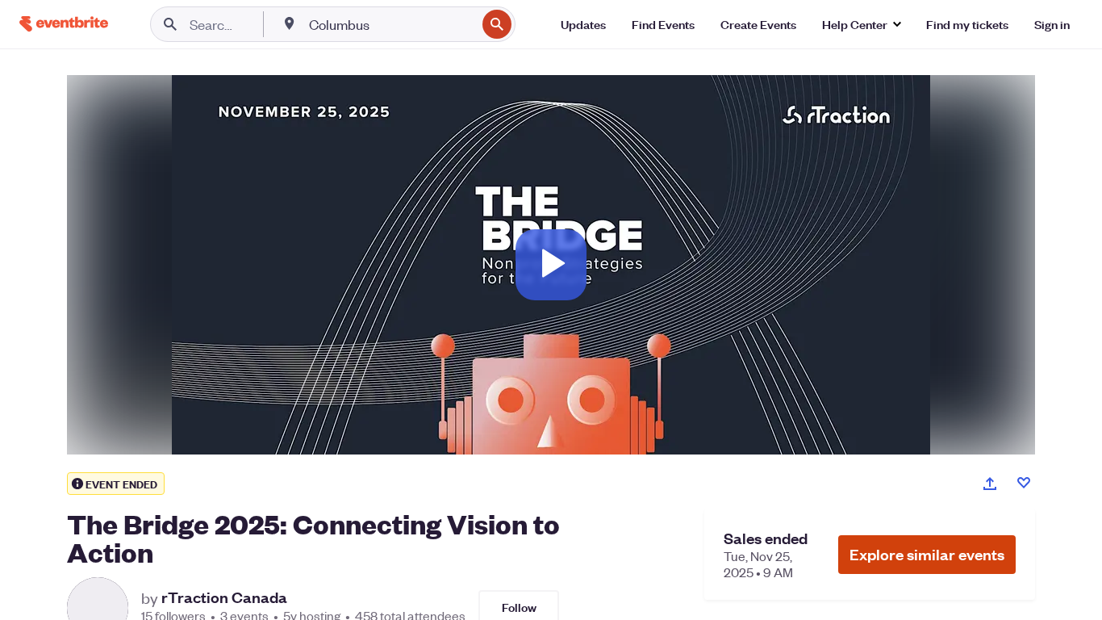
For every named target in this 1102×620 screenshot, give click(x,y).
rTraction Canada (224, 597)
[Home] (63, 24)
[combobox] (390, 24)
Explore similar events (926, 554)
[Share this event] (990, 483)
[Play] (551, 264)
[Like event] (1023, 482)
